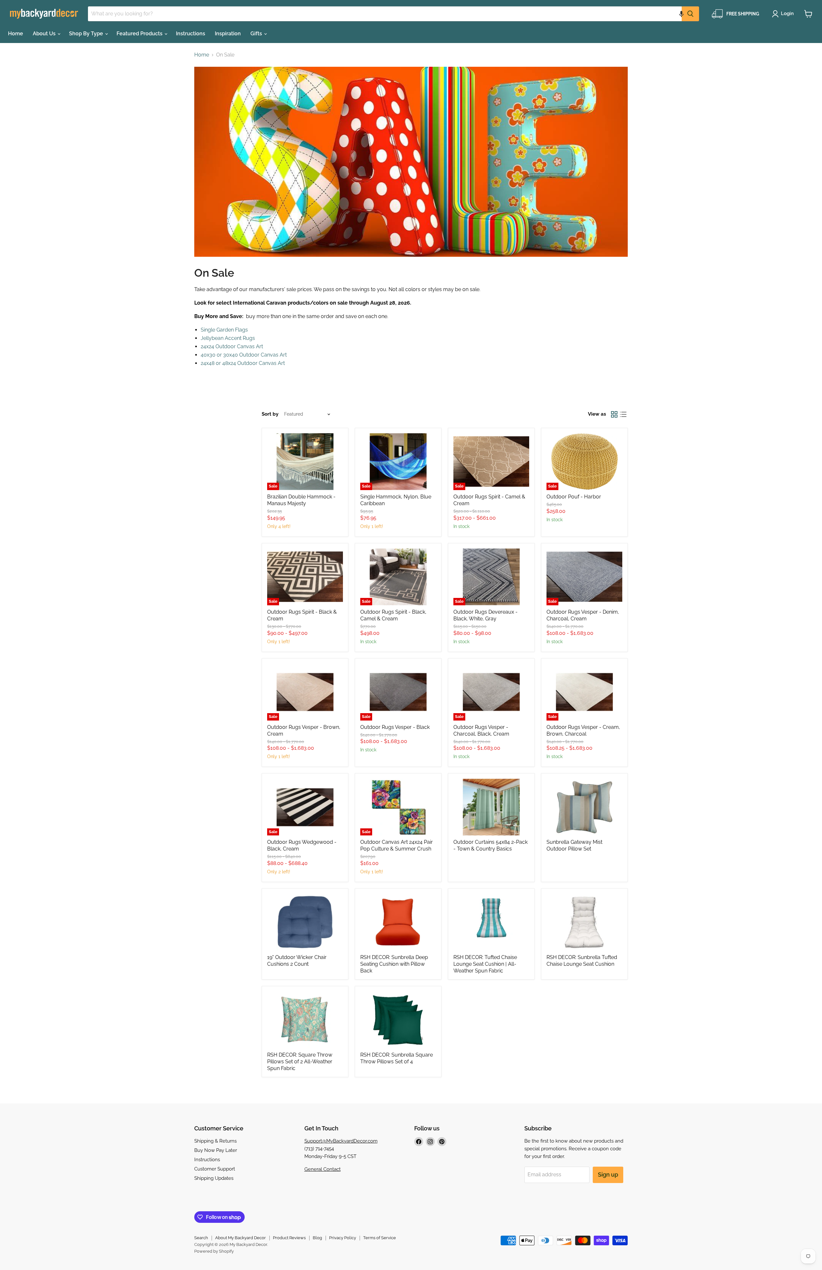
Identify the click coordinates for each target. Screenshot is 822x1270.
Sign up (608, 1174)
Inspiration (228, 33)
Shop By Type (86, 33)
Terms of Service (379, 1237)
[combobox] (385, 13)
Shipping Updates (213, 1178)
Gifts (256, 33)
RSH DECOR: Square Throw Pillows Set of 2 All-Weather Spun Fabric (299, 1061)
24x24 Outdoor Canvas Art (232, 346)
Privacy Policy (342, 1237)
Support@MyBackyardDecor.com (341, 1141)
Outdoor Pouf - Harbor (574, 497)
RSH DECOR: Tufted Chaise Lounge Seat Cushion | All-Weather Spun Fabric (485, 964)
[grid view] (614, 414)
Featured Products (140, 33)
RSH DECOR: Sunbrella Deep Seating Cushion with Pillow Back (394, 964)
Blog (317, 1237)
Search (201, 1237)
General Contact (322, 1169)
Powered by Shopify (214, 1251)
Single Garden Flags (224, 330)
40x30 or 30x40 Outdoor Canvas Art (244, 355)
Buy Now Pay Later (215, 1150)
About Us (45, 33)
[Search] (690, 13)
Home (15, 33)
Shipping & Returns (215, 1141)
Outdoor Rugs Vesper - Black (395, 727)
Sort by (270, 414)
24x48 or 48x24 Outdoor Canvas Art (243, 363)
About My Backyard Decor (240, 1237)
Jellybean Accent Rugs (228, 338)
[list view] (623, 414)
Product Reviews (289, 1237)
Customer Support (214, 1169)
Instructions (190, 33)
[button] (681, 13)
